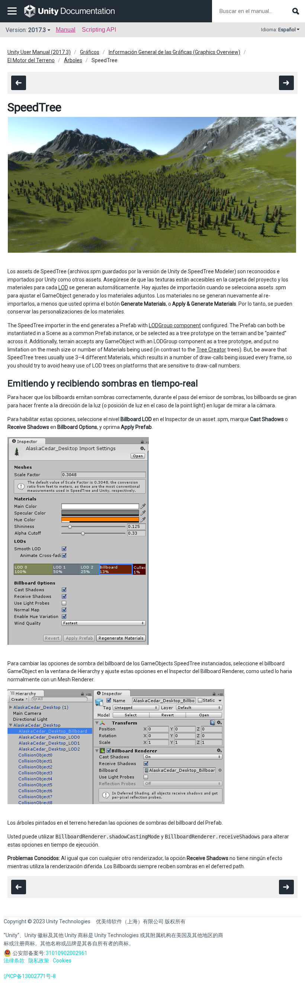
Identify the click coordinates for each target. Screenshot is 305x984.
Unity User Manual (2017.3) (39, 52)
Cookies (62, 961)
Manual (66, 29)
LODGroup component (175, 325)
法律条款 (14, 961)
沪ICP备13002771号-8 (30, 976)
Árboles (73, 60)
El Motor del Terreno (31, 60)
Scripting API (99, 29)
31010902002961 (66, 953)
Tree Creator (211, 350)
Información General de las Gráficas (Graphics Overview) (174, 52)
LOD (63, 287)
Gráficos (89, 52)
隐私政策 (38, 961)
